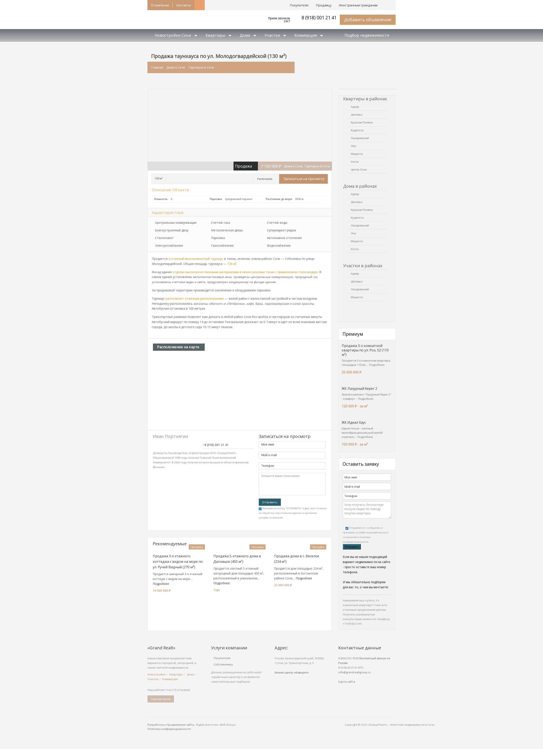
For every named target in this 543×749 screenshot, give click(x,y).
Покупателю (222, 658)
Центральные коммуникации (175, 223)
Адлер (355, 107)
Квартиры (215, 35)
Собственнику (223, 664)
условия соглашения (271, 517)
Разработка (155, 725)
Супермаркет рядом (281, 230)
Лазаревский (360, 138)
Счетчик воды (277, 223)
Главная (157, 67)
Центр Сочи (359, 169)
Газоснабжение (222, 245)
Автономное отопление (284, 238)
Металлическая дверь (227, 230)
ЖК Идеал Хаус (354, 422)
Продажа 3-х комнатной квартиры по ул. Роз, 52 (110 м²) (365, 350)
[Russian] (392, 3)
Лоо (353, 146)
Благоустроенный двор (172, 230)
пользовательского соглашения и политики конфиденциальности (366, 537)
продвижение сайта (180, 725)
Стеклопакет (164, 238)
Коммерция (305, 35)
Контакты (183, 5)
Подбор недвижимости (366, 35)
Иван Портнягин (170, 436)
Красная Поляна (362, 122)
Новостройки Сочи (173, 35)
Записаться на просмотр (304, 178)
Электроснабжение (169, 245)
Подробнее (161, 584)
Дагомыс (356, 114)
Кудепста (357, 130)
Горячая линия (161, 699)
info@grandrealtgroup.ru (354, 672)
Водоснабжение (279, 245)
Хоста (355, 161)
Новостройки (156, 674)
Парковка (218, 238)
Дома (245, 35)
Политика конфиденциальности (169, 729)
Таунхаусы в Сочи (201, 67)
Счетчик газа (220, 223)
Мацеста (357, 154)
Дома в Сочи (176, 67)
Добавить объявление (367, 19)
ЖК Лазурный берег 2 (359, 388)
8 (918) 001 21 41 (319, 18)
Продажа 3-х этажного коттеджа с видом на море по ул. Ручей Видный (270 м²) (178, 561)
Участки (272, 35)
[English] (384, 3)
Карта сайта (346, 681)
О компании (160, 5)
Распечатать (265, 179)
